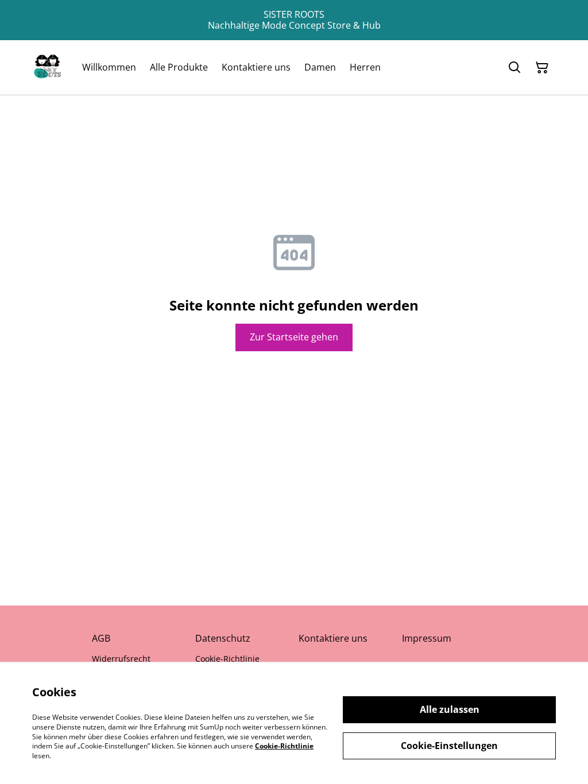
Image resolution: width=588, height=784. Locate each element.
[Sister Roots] (48, 67)
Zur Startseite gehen (294, 337)
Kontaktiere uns (333, 638)
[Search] (514, 67)
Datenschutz (222, 638)
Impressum (426, 638)
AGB (101, 638)
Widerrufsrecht (121, 658)
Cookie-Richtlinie (227, 658)
